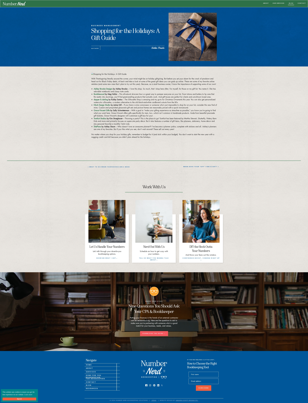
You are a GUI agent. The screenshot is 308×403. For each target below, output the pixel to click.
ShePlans (97, 126)
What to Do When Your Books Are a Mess (109, 167)
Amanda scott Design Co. (187, 400)
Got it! (19, 399)
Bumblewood (99, 94)
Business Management (106, 25)
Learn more (28, 395)
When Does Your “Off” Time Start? (200, 167)
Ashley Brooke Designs (103, 88)
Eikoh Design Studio (102, 105)
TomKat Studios (100, 118)
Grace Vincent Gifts (102, 110)
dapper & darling (101, 99)
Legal (153, 400)
